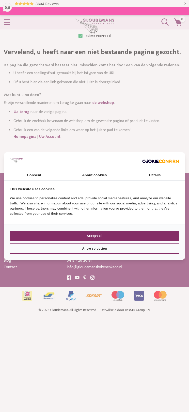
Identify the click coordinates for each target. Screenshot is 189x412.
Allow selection (94, 248)
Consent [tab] (34, 175)
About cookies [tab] (94, 175)
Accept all (95, 236)
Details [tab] (155, 175)
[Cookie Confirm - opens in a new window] (160, 161)
